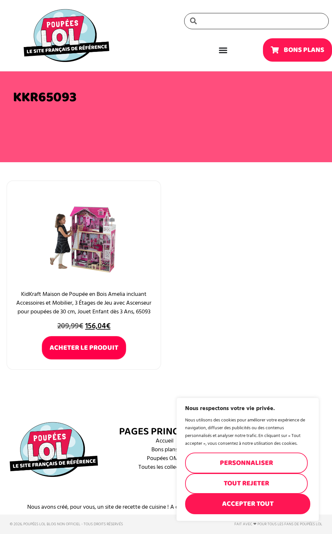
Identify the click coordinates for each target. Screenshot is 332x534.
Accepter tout (248, 503)
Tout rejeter (246, 483)
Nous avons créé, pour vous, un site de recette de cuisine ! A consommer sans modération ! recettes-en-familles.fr (166, 507)
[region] (247, 459)
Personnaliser (246, 462)
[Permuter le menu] (223, 50)
